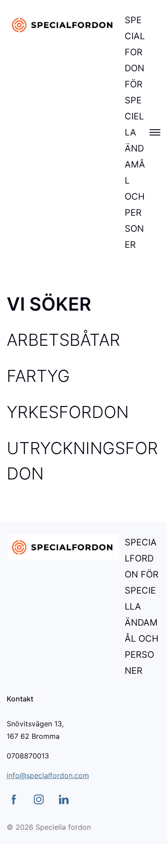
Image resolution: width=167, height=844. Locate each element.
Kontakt (20, 698)
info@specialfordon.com (48, 775)
